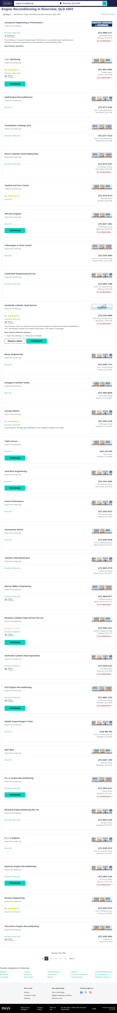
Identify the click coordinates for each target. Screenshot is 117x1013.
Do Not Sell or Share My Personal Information (73, 1008)
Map (8, 14)
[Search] (104, 3)
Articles (26, 992)
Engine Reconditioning (13, 26)
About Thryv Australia (25, 1008)
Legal (94, 1008)
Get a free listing (58, 992)
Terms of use (52, 1008)
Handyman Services (102, 977)
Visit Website (14, 84)
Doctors (50, 977)
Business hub (57, 998)
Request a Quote (15, 341)
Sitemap (27, 998)
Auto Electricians (54, 972)
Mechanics (28, 974)
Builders (74, 972)
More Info (16, 33)
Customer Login (30, 995)
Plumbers (3, 972)
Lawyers (27, 972)
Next (71, 958)
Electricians (4, 974)
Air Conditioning (101, 974)
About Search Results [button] (108, 14)
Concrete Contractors (79, 974)
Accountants (52, 974)
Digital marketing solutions (62, 995)
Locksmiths (4, 977)
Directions (8, 33)
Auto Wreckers (76, 977)
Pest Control (28, 977)
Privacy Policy (40, 1008)
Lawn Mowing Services (103, 972)
